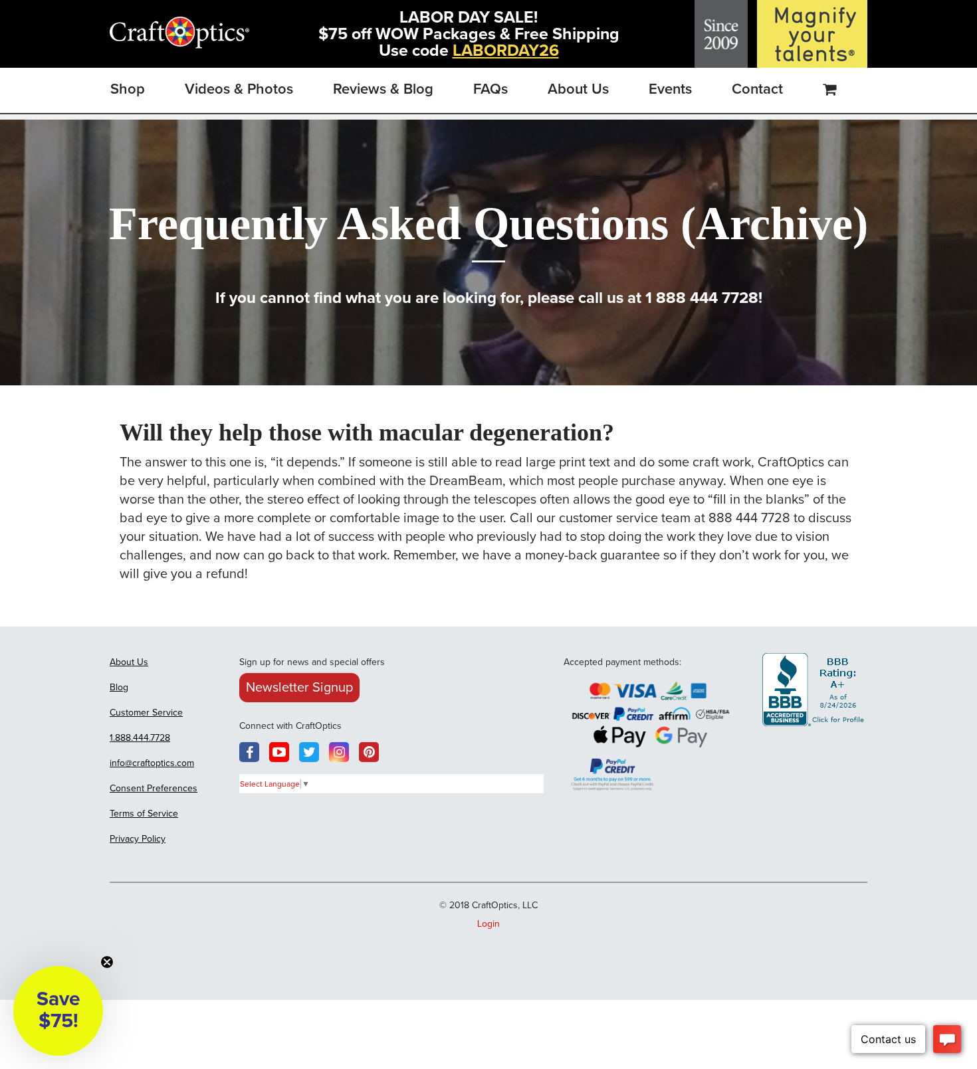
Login (488, 923)
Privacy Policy (137, 838)
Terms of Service (144, 813)
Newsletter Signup (299, 688)
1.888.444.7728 (140, 737)
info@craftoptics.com (152, 763)
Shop (127, 89)
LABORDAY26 (506, 50)
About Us (578, 89)
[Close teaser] (107, 962)
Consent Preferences (153, 788)
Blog (119, 687)
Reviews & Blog (383, 89)
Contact (757, 89)
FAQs (490, 89)
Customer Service (146, 712)
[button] (58, 1011)
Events (670, 89)
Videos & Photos (239, 89)
